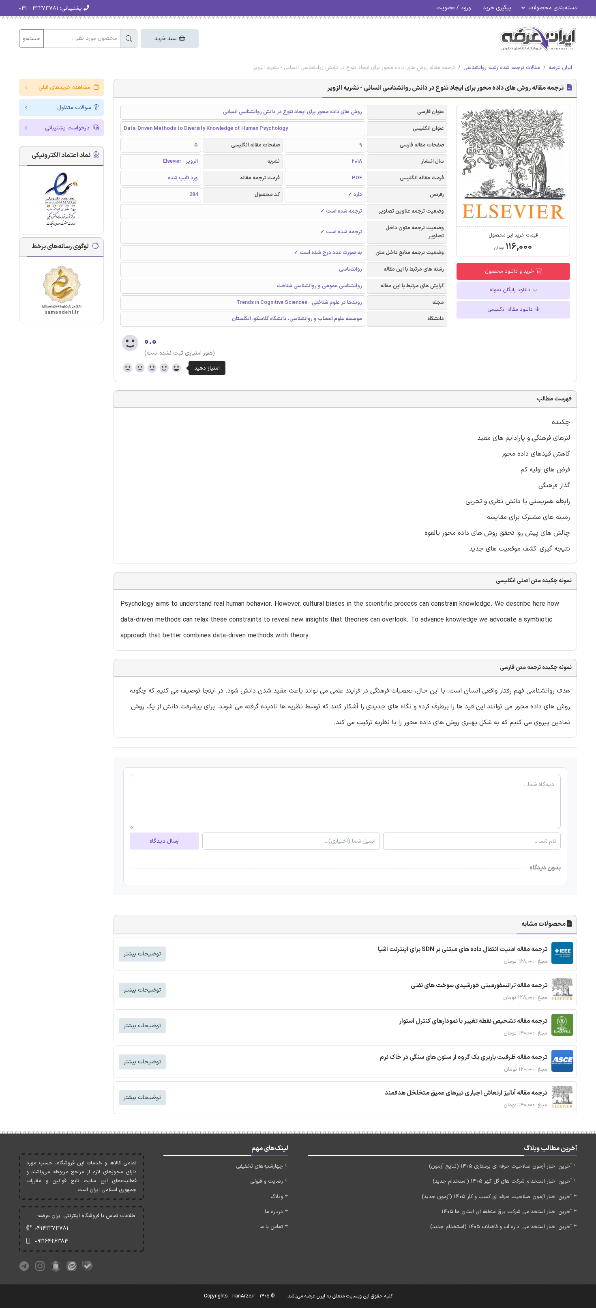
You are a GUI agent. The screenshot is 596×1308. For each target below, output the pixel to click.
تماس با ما (271, 1227)
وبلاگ (276, 1197)
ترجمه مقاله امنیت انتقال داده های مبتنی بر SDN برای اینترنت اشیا (462, 949)
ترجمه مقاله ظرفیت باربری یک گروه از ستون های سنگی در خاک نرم (463, 1057)
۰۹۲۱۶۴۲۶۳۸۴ (51, 1241)
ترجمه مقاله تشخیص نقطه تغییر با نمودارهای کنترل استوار (473, 1021)
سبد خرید (166, 38)
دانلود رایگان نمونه (510, 290)
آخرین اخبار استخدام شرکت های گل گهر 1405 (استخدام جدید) (502, 1181)
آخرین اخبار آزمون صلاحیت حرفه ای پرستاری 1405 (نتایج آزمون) (500, 1166)
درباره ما (274, 1212)
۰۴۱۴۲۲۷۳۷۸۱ (51, 1228)
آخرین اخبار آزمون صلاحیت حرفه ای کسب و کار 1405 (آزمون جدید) (497, 1197)
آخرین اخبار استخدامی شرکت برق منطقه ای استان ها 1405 (507, 1212)
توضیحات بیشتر (142, 954)
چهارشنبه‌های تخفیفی (259, 1166)
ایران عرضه (560, 68)
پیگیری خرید (497, 8)
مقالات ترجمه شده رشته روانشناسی (501, 68)
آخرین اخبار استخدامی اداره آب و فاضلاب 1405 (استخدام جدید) (501, 1227)
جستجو (31, 38)
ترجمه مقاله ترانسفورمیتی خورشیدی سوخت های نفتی (479, 985)
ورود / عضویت (453, 8)
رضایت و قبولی (266, 1181)
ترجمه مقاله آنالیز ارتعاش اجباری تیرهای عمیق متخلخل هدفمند (466, 1093)
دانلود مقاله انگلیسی (510, 309)
